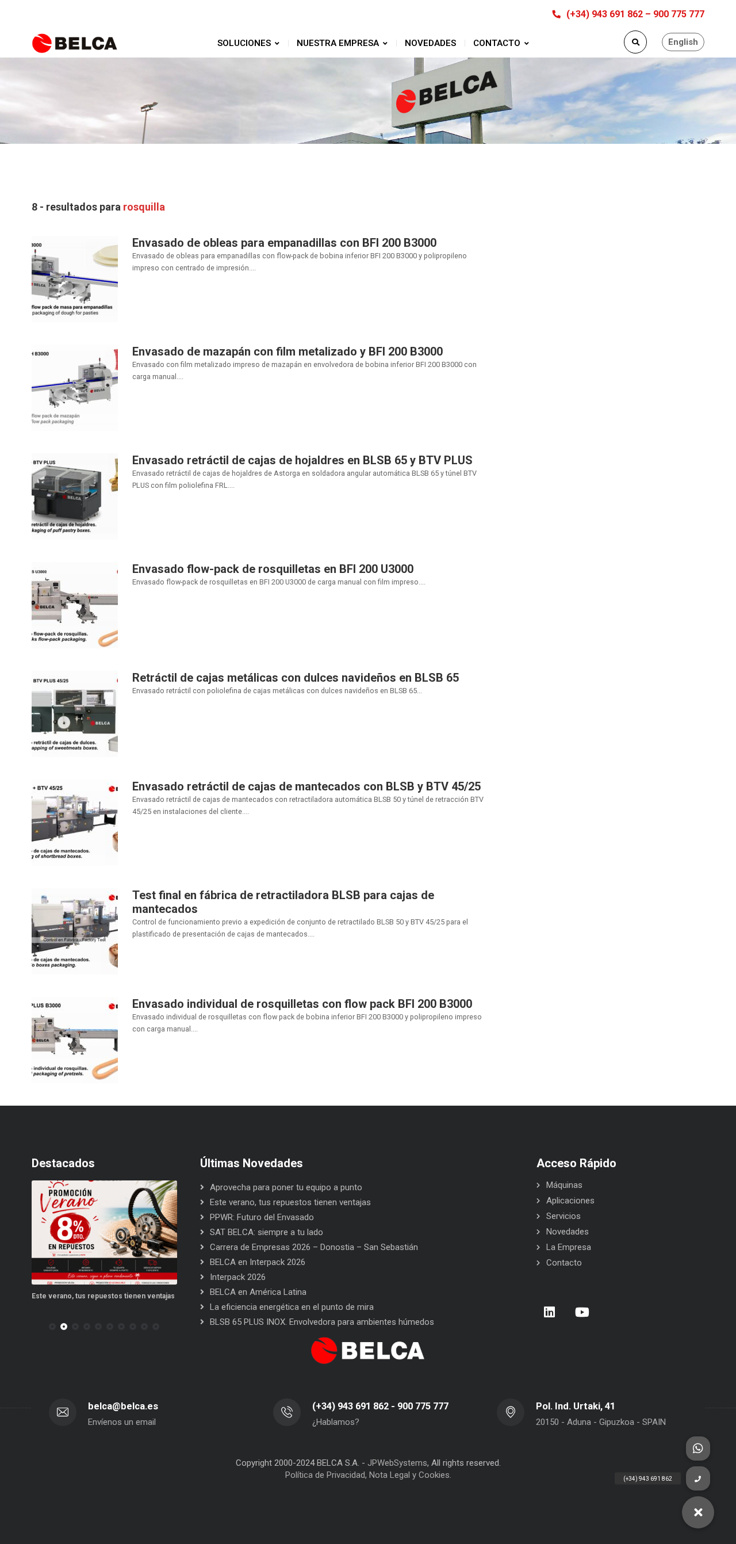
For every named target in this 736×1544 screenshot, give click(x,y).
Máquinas (564, 1185)
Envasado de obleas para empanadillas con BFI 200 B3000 (284, 243)
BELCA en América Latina (258, 1292)
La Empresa (568, 1247)
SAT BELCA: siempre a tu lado (266, 1232)
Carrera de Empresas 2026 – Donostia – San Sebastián (314, 1247)
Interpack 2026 (238, 1277)
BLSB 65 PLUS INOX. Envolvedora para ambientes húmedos (322, 1322)
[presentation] (37, 1326)
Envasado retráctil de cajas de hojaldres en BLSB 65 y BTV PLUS (302, 460)
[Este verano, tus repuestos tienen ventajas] (104, 1232)
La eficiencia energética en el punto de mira (292, 1307)
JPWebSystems (397, 1463)
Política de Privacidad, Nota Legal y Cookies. (368, 1475)
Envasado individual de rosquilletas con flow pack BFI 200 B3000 (302, 1004)
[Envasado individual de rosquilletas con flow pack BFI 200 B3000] (75, 1039)
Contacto (564, 1263)
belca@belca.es (123, 1406)
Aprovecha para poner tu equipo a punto (286, 1187)
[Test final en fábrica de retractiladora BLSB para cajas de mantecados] (75, 930)
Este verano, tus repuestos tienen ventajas (103, 1296)
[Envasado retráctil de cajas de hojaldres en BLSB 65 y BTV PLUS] (75, 495)
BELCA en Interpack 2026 (257, 1262)
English (683, 42)
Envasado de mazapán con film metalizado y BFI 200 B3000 (287, 351)
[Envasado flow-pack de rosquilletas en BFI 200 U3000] (75, 604)
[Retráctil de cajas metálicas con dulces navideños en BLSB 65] (75, 713)
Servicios (563, 1216)
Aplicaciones (570, 1200)
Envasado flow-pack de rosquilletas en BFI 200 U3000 (272, 569)
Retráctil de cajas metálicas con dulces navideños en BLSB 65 (295, 678)
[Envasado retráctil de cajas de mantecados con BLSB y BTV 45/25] (75, 822)
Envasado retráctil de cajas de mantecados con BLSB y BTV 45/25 (306, 786)
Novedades (567, 1231)
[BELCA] (75, 43)
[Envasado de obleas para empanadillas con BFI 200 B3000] (75, 278)
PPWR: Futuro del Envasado (262, 1217)
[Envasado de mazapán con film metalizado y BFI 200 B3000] (75, 387)
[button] (52, 1326)
